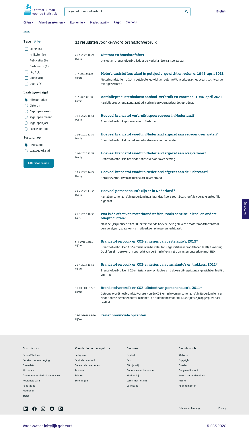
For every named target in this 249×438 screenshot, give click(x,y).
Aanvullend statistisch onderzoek (41, 376)
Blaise (26, 396)
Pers (129, 360)
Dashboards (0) (39, 66)
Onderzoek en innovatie (140, 370)
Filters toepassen (38, 163)
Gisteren (35, 105)
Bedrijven (80, 355)
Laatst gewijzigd (40, 150)
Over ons (131, 22)
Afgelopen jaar (39, 123)
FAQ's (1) (35, 72)
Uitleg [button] (38, 41)
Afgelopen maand (41, 117)
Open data (28, 365)
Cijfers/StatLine (31, 355)
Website (183, 355)
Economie (76, 22)
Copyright (184, 360)
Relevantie (36, 145)
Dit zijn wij (133, 365)
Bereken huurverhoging (36, 360)
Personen (80, 370)
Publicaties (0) (39, 60)
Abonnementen (187, 386)
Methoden (28, 391)
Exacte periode (39, 129)
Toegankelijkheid (188, 370)
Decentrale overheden (87, 365)
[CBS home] (40, 9)
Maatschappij (98, 22)
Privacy (79, 376)
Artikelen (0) (38, 54)
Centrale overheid (85, 360)
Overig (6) (36, 84)
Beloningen (81, 381)
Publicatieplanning (189, 408)
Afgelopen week (40, 111)
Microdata (28, 370)
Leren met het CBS (137, 381)
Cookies (183, 365)
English (220, 11)
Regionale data (31, 381)
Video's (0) (36, 78)
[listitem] (26, 409)
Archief (183, 381)
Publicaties (29, 386)
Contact (131, 355)
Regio (117, 22)
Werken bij (133, 376)
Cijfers (27, 22)
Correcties (132, 386)
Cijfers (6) (36, 49)
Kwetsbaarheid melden (192, 376)
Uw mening (245, 208)
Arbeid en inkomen (51, 22)
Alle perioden (38, 100)
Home (27, 32)
